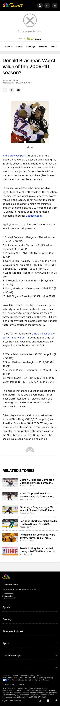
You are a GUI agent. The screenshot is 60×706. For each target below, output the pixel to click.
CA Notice (29, 680)
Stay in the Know (10, 584)
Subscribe (8, 596)
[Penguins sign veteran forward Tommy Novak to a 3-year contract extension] (10, 537)
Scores (19, 46)
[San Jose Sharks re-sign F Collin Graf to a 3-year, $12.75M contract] (10, 523)
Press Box (23, 678)
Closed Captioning (27, 675)
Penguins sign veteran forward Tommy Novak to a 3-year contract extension (37, 536)
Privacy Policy (46, 678)
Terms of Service (42, 680)
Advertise (6, 675)
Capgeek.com (34, 215)
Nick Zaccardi (26, 554)
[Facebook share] (4, 90)
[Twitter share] (11, 90)
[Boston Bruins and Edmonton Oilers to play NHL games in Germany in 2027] (10, 482)
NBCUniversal (18, 684)
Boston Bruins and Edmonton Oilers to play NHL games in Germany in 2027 (37, 481)
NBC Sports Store (10, 678)
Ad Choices (33, 678)
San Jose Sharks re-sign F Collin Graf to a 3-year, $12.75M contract (38, 522)
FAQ (38, 675)
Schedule (43, 46)
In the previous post (13, 155)
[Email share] (18, 90)
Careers (15, 675)
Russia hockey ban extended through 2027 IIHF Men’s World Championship (37, 550)
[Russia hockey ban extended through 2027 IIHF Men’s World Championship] (10, 551)
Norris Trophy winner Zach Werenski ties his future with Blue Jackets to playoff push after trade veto (36, 495)
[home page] (12, 5)
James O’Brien (11, 80)
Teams (7, 46)
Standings (30, 46)
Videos (54, 46)
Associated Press (27, 485)
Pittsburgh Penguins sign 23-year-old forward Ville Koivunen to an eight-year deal (38, 509)
